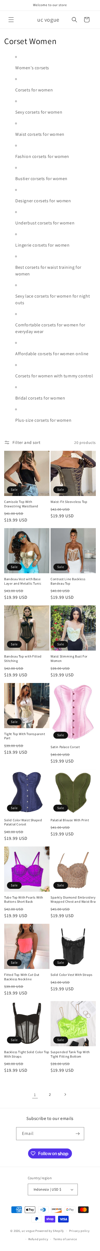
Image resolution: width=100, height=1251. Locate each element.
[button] (11, 20)
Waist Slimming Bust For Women (69, 658)
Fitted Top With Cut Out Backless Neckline (21, 977)
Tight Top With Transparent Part (24, 736)
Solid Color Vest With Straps (71, 975)
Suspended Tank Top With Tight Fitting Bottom (70, 1054)
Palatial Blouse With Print (70, 820)
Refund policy (38, 1239)
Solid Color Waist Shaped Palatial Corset (23, 822)
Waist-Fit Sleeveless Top (69, 502)
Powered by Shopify (49, 1231)
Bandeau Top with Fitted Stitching (23, 658)
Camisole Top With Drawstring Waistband (21, 504)
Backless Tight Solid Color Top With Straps (26, 1054)
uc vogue (28, 1231)
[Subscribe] (78, 1133)
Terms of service (65, 1239)
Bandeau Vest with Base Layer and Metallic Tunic (22, 581)
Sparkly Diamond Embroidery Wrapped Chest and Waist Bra (73, 899)
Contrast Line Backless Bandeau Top (68, 581)
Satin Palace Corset (65, 747)
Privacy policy (79, 1231)
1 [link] (35, 1094)
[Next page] (65, 1094)
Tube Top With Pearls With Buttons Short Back (23, 899)
